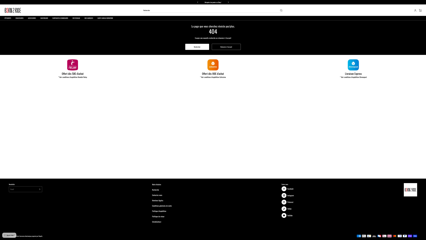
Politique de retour (158, 216)
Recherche (155, 189)
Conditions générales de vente (162, 205)
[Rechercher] (280, 10)
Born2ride (16, 236)
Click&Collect (156, 221)
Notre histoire (156, 184)
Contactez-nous (157, 195)
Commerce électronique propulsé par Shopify (30, 236)
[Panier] (419, 10)
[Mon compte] (414, 10)
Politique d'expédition (159, 211)
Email (12, 189)
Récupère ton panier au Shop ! (213, 2)
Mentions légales (157, 200)
